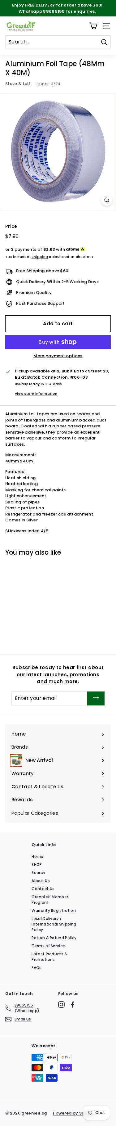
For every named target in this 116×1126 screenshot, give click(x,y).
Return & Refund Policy (54, 937)
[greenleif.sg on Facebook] (72, 1004)
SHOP (37, 864)
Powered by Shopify (74, 1113)
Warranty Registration (54, 910)
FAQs (36, 967)
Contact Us (43, 888)
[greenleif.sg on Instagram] (61, 1004)
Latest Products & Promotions (49, 956)
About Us (41, 880)
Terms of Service (48, 945)
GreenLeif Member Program (50, 899)
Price (11, 226)
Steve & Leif (17, 84)
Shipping (40, 256)
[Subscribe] (96, 698)
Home (37, 856)
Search (38, 872)
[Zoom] (107, 200)
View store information (36, 393)
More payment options (58, 356)
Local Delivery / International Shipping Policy (54, 924)
